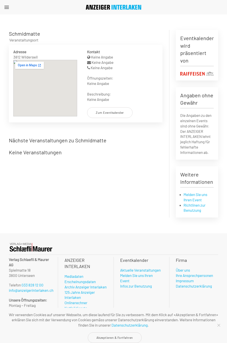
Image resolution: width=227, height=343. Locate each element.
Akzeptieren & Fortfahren (114, 337)
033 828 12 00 (32, 285)
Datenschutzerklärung (130, 325)
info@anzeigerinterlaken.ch (31, 290)
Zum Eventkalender (110, 112)
